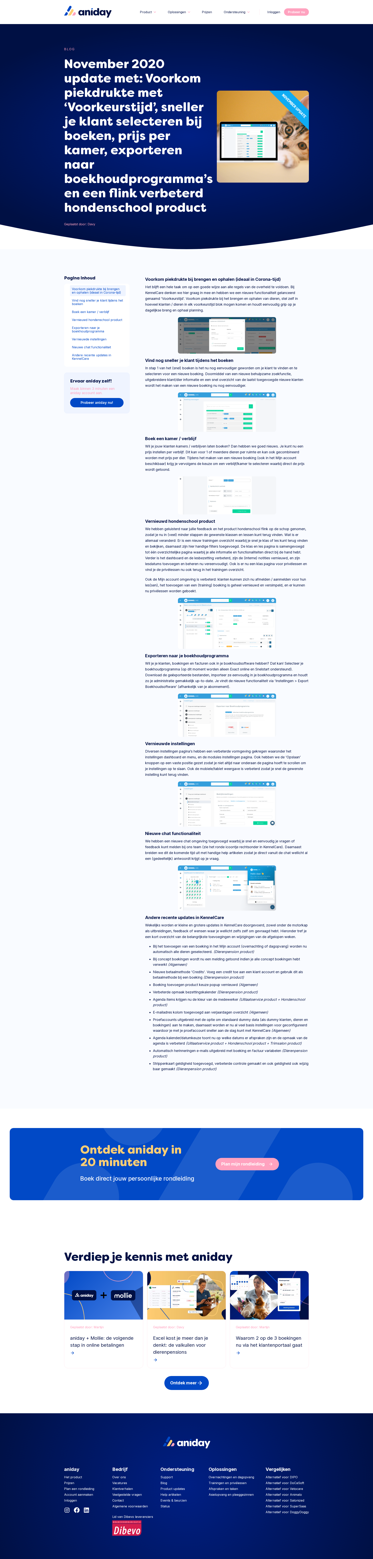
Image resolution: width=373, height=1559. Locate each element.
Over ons (119, 1477)
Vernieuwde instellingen (89, 339)
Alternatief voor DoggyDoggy (287, 1512)
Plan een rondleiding (79, 1489)
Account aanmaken (78, 1495)
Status (165, 1506)
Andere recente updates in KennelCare (91, 357)
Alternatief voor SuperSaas (286, 1506)
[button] (148, 12)
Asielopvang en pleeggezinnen (231, 1495)
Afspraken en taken (223, 1489)
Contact (118, 1500)
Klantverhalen (122, 1489)
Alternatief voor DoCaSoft (285, 1483)
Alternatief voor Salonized (285, 1500)
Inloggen (273, 12)
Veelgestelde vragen (127, 1495)
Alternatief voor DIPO (282, 1477)
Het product (73, 1477)
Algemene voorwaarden (130, 1506)
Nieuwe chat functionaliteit (91, 347)
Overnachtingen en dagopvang (231, 1477)
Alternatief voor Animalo (284, 1495)
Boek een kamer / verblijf (90, 312)
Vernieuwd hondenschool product (97, 320)
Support (166, 1477)
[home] (88, 12)
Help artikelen (170, 1495)
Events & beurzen (173, 1500)
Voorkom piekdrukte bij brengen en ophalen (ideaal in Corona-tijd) (96, 290)
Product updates (172, 1489)
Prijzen (207, 12)
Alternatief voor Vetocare (284, 1489)
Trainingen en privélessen (228, 1483)
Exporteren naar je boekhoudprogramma (88, 329)
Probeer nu (296, 12)
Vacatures (119, 1483)
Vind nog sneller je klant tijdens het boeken (97, 302)
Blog (69, 49)
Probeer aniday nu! (97, 403)
